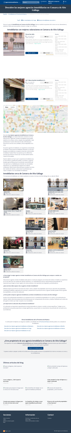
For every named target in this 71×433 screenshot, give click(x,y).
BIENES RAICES (7, 269)
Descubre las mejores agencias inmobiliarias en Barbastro (18, 326)
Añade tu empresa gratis (54, 2)
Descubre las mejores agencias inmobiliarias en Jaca (17, 330)
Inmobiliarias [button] (44, 1)
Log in (64, 2)
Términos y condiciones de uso (32, 418)
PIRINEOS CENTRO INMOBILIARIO (56, 250)
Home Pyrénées (52, 231)
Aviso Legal (27, 419)
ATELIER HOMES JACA (53, 211)
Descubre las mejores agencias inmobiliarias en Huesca (51, 328)
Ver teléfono (32, 53)
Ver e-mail (47, 53)
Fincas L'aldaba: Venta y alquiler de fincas (12, 211)
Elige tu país (8, 431)
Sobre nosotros (6, 418)
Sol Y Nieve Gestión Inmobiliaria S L (35, 80)
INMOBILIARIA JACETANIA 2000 (55, 192)
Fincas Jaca (29, 250)
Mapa (47, 36)
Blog (4, 422)
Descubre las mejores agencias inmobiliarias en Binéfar (51, 326)
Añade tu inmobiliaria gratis (35, 348)
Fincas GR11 (6, 250)
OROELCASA (7, 192)
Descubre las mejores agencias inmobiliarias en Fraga (17, 328)
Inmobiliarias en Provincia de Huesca (17, 14)
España (5, 14)
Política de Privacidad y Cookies (32, 421)
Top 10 (18, 20)
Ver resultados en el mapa (35, 119)
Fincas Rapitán (29, 231)
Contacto (49, 418)
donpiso (28, 211)
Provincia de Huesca (45, 322)
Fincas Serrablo (29, 34)
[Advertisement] (35, 67)
